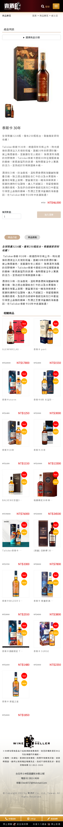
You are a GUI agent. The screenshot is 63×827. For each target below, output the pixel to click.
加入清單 (49, 214)
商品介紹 (12, 237)
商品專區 (44, 15)
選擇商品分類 (33, 37)
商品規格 (32, 237)
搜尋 (47, 6)
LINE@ (33, 818)
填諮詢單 (54, 818)
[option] (31, 73)
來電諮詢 (12, 818)
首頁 (34, 15)
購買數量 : (7, 212)
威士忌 (54, 15)
